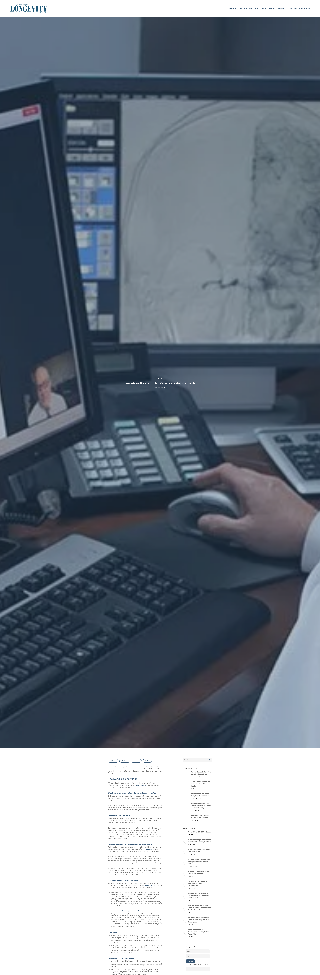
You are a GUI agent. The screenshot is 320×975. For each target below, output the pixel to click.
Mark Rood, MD (141, 785)
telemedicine (149, 849)
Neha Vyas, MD (150, 885)
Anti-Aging (160, 379)
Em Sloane (161, 387)
